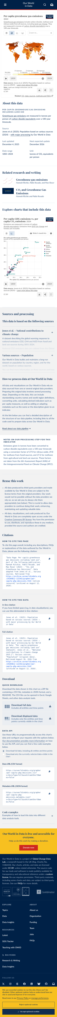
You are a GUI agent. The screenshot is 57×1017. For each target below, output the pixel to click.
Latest (5, 935)
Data (4, 916)
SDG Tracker (8, 941)
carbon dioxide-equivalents (24, 119)
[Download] (39, 90)
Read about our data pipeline (15, 429)
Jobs (32, 934)
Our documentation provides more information (23, 741)
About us (34, 910)
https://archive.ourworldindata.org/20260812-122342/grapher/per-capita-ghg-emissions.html (23, 578)
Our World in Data (28, 4)
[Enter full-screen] (51, 90)
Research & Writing (11, 961)
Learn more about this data (27, 85)
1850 (13, 78)
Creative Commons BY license (18, 520)
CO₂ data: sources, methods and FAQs (36, 96)
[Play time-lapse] (6, 78)
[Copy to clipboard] (46, 559)
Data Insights (8, 922)
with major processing (20, 135)
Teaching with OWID (11, 948)
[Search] (45, 4)
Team (32, 928)
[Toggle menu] (5, 5)
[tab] (6, 33)
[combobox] (45, 4)
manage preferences (40, 998)
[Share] (45, 90)
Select (39, 233)
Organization (35, 916)
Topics (5, 910)
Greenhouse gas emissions (14, 116)
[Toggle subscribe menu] (52, 5)
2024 (49, 78)
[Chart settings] (51, 233)
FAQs (20, 883)
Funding (33, 922)
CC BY (6, 91)
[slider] (42, 79)
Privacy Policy (23, 998)
